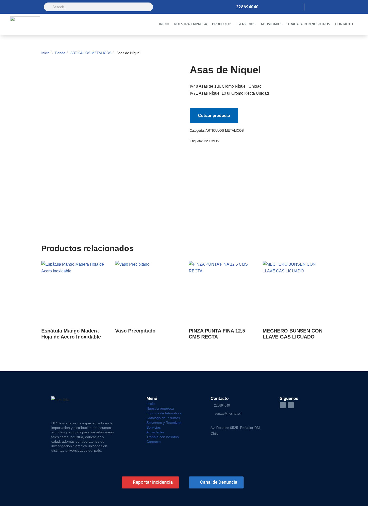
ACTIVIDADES (272, 24)
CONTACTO (344, 24)
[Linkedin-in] (283, 405)
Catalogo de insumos (163, 418)
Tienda (60, 53)
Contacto (153, 442)
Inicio (45, 53)
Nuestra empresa (160, 408)
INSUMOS (211, 141)
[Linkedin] (320, 7)
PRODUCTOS (222, 24)
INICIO (164, 24)
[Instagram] (312, 7)
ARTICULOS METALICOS (90, 53)
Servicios (153, 427)
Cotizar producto (214, 115)
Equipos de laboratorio (164, 413)
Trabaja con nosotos (162, 437)
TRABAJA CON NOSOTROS (309, 24)
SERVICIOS (247, 24)
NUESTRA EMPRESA (190, 24)
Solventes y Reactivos (163, 423)
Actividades (155, 432)
